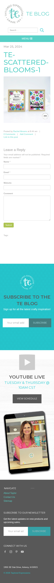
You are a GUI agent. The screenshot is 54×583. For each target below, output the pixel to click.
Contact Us (9, 497)
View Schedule (27, 398)
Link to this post (11, 137)
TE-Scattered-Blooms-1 (26, 62)
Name (6, 162)
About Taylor (10, 493)
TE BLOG (37, 14)
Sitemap (8, 501)
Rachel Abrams (20, 131)
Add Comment (26, 134)
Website (8, 183)
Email (6, 172)
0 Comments (9, 134)
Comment (8, 193)
